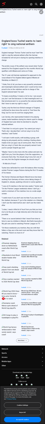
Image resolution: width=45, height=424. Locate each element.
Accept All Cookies (22, 419)
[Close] (41, 389)
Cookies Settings (22, 405)
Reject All (22, 412)
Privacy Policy (11, 399)
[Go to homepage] (3, 4)
